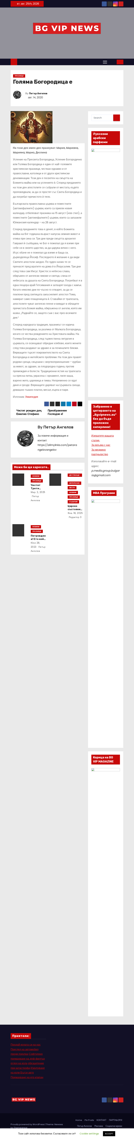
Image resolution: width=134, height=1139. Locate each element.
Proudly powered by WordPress (28, 1124)
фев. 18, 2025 (75, 513)
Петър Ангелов (38, 93)
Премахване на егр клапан (27, 1077)
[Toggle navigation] (105, 61)
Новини (35, 476)
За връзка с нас (100, 445)
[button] (112, 61)
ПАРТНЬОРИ (115, 1120)
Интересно (74, 483)
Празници (19, 76)
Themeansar (20, 1127)
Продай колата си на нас (26, 1045)
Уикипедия (31, 397)
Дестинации (74, 475)
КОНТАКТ (101, 1120)
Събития (73, 501)
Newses (58, 1124)
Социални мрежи (114, 1126)
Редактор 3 (75, 517)
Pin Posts (89, 1120)
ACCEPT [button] (109, 1133)
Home (78, 1120)
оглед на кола (19, 1063)
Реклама (98, 1126)
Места (72, 487)
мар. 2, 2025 (38, 492)
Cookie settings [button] (89, 1133)
